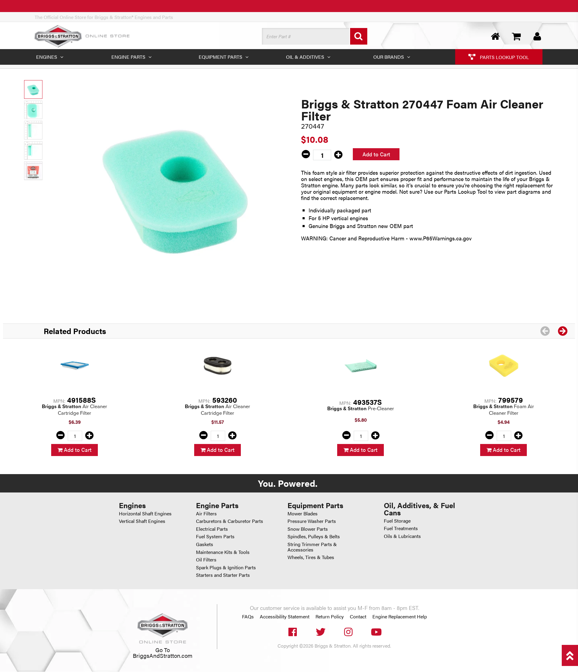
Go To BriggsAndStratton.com (162, 652)
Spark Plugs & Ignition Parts (226, 567)
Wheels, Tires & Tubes (310, 557)
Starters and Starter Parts (223, 574)
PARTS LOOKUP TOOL (504, 57)
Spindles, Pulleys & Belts (313, 536)
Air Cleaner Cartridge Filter (74, 410)
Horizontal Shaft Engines (145, 513)
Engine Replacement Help (399, 616)
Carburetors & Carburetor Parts (229, 520)
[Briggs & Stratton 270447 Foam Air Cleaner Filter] (175, 186)
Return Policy (329, 616)
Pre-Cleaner (360, 408)
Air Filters (206, 513)
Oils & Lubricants (402, 536)
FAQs (248, 616)
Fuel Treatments (401, 528)
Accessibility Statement (284, 616)
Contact (358, 616)
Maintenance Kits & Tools (223, 552)
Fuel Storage (397, 520)
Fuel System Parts (215, 536)
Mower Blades (302, 513)
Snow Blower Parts (307, 528)
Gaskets (204, 544)
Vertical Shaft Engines (142, 520)
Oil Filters (206, 559)
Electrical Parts (212, 528)
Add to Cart (376, 154)
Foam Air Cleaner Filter (503, 410)
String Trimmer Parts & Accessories (312, 547)
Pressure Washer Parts (311, 520)
